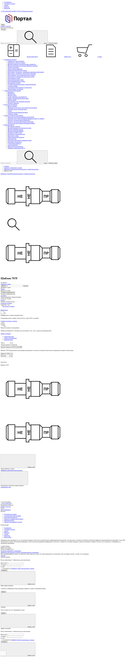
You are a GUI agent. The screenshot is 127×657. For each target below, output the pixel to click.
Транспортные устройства (15, 89)
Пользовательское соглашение (30, 552)
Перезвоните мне (6, 487)
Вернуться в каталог (16, 470)
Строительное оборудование (12, 516)
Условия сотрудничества (7, 292)
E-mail (2, 566)
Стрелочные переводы (14, 143)
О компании (7, 2)
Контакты (7, 8)
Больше (26, 286)
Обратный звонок (27, 11)
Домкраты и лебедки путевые (16, 62)
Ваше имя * (4, 563)
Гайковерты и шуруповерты (16, 61)
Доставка (3, 295)
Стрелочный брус (13, 145)
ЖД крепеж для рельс (14, 126)
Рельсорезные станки (14, 78)
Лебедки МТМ (12, 100)
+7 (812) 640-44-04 (6, 11)
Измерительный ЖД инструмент (17, 70)
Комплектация (8, 339)
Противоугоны (12, 139)
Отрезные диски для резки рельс (17, 109)
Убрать (3, 289)
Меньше (3, 286)
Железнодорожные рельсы (15, 129)
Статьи (6, 534)
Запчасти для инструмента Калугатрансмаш (21, 121)
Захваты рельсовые (13, 67)
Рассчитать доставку (8, 306)
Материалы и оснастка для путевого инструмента (22, 108)
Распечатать (4, 310)
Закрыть (3, 591)
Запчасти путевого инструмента (13, 519)
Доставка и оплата (9, 3)
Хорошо (3, 555)
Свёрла (10, 111)
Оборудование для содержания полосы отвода (21, 75)
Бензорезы (11, 92)
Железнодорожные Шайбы (15, 131)
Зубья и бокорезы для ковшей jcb (17, 97)
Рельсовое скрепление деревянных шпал (20, 140)
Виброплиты (11, 94)
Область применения (10, 338)
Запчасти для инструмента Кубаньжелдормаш (21, 123)
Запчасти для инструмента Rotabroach (19, 120)
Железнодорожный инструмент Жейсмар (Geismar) (23, 66)
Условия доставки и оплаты (9, 321)
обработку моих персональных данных (22, 568)
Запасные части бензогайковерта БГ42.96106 (21, 117)
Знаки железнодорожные (15, 69)
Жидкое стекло (12, 95)
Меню (2, 24)
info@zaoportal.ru (6, 510)
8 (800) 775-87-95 (17, 11)
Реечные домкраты (13, 103)
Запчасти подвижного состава (13, 522)
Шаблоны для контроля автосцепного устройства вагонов (18, 174)
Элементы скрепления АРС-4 (16, 148)
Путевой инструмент (10, 514)
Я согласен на (18, 568)
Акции (6, 5)
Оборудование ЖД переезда (16, 137)
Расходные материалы (10, 517)
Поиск (45, 43)
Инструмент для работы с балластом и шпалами (22, 73)
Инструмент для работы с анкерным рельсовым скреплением (26, 72)
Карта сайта (7, 537)
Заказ (100, 56)
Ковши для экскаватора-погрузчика (18, 98)
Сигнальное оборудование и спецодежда (20, 87)
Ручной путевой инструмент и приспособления (22, 84)
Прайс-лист (67, 56)
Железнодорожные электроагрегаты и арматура (22, 64)
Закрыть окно (31, 467)
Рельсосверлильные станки (16, 80)
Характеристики (9, 336)
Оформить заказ (5, 470)
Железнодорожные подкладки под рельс (19, 128)
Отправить (4, 570)
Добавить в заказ (6, 284)
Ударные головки (13, 114)
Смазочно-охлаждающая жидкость (18, 112)
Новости (6, 7)
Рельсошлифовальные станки (16, 81)
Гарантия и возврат (6, 303)
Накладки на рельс (13, 135)
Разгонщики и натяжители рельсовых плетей (21, 76)
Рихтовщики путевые (14, 83)
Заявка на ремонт (6, 333)
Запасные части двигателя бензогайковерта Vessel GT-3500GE (26, 118)
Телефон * (4, 565)
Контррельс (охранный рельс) (16, 134)
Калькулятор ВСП (32, 56)
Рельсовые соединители (15, 142)
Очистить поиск (53, 43)
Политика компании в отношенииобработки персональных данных (11, 551)
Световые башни (13, 86)
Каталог (3, 29)
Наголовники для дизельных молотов (19, 101)
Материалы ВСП (9, 520)
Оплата (3, 300)
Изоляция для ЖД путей (15, 132)
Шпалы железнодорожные (15, 146)
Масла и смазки (12, 106)
